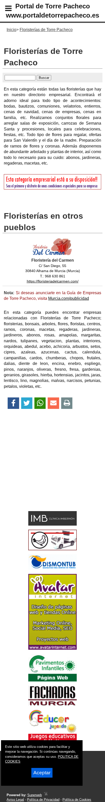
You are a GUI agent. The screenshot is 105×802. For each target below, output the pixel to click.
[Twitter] (26, 403)
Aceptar (41, 772)
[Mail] (53, 403)
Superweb (34, 795)
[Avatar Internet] (52, 648)
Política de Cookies (76, 799)
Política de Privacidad (43, 799)
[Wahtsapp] (40, 403)
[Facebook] (13, 403)
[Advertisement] (44, 468)
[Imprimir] (67, 403)
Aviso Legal (15, 799)
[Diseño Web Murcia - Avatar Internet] (45, 795)
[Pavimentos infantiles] (52, 680)
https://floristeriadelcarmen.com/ (52, 281)
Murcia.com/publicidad (68, 298)
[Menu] (4, 9)
